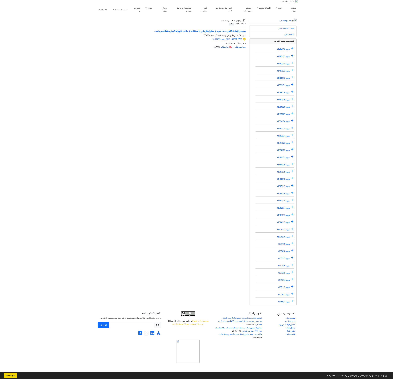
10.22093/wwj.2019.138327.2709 (227, 39)
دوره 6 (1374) (284, 266)
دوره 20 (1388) (283, 165)
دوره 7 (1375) (284, 258)
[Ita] (146, 334)
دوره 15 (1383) (283, 201)
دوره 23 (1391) (283, 143)
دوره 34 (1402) (283, 64)
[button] (325, 375)
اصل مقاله (221, 47)
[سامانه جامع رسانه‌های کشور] (188, 351)
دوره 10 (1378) (283, 237)
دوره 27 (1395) (283, 114)
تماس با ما (137, 9)
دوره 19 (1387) (283, 172)
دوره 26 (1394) (283, 121)
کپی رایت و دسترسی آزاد (223, 9)
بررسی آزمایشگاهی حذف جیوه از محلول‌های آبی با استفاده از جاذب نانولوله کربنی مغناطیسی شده (200, 31)
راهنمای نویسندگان (247, 9)
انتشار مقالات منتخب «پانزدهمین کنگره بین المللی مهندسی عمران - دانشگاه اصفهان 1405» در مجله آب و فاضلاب (240, 321)
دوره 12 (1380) (283, 222)
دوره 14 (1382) (283, 208)
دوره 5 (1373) (284, 273)
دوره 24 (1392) (283, 136)
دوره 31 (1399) (283, 85)
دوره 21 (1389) (283, 157)
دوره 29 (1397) (283, 100)
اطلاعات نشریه (265, 8)
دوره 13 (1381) (283, 215)
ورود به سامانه (121, 10)
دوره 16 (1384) (283, 193)
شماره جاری (289, 34)
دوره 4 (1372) (284, 280)
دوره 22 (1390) (283, 150)
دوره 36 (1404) (283, 49)
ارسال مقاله (164, 9)
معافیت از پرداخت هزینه (184, 9)
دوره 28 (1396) (283, 107)
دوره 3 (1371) (284, 287)
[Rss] (140, 334)
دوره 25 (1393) (283, 128)
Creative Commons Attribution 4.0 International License (190, 322)
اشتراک (103, 325)
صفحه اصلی (293, 9)
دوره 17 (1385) (283, 186)
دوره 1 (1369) (284, 302)
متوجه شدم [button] (10, 375)
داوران (149, 8)
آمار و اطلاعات (204, 9)
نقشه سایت (290, 334)
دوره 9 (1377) (284, 244)
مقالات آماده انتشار (286, 28)
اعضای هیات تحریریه (287, 324)
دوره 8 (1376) (284, 251)
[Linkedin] (152, 334)
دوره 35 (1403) (283, 56)
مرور (280, 8)
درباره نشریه (290, 321)
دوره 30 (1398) (283, 92)
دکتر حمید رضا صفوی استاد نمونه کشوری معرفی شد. (240, 334)
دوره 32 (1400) (283, 78)
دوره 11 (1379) (283, 229)
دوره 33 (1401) (283, 71)
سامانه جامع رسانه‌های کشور (188, 367)
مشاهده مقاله (240, 47)
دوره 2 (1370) (284, 294)
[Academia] (158, 334)
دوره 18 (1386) (283, 179)
